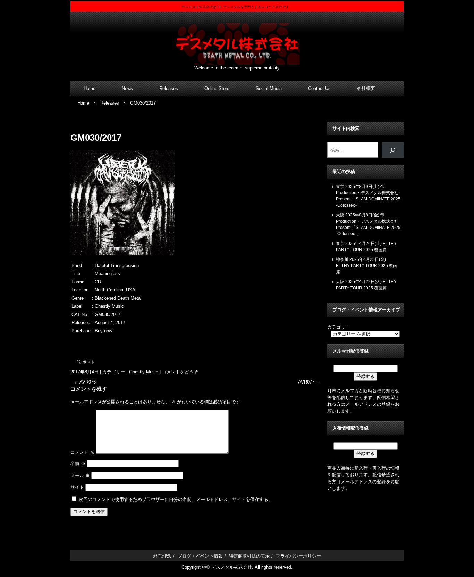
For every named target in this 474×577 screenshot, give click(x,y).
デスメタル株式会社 (237, 39)
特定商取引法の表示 (249, 556)
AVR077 (309, 382)
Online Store (216, 88)
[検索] (393, 150)
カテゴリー (338, 327)
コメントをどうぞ (180, 371)
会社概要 (366, 88)
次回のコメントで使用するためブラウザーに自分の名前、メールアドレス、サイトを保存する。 (176, 499)
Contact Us (319, 88)
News (127, 88)
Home (89, 88)
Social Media (269, 88)
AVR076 (85, 382)
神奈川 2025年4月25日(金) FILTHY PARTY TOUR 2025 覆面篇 (366, 265)
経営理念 (162, 556)
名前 (77, 463)
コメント (82, 452)
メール (80, 475)
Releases (168, 88)
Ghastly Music (143, 371)
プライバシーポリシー (298, 556)
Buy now (103, 330)
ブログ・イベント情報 (200, 556)
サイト (77, 487)
